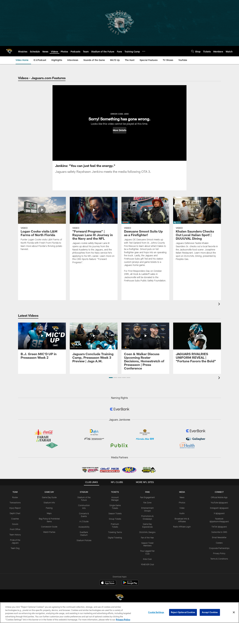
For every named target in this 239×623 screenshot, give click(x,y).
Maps (49, 513)
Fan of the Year (147, 537)
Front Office (15, 529)
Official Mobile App (219, 497)
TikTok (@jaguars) (219, 526)
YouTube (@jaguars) (219, 502)
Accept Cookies (210, 612)
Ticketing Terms (115, 532)
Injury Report (15, 508)
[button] (119, 130)
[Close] (233, 612)
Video (182, 508)
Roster (15, 497)
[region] (119, 612)
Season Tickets (115, 513)
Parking (49, 508)
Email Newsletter (219, 537)
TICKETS (115, 492)
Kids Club (147, 559)
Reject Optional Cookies (183, 612)
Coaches (15, 518)
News (182, 497)
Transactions (15, 502)
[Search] (192, 51)
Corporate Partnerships (219, 548)
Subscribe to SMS (219, 532)
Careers (219, 543)
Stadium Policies (84, 540)
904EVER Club (147, 564)
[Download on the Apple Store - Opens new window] (107, 583)
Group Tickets (115, 519)
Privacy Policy (219, 553)
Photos (182, 502)
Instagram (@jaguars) (219, 508)
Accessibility (84, 527)
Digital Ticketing (115, 537)
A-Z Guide (84, 521)
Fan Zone (147, 502)
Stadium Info (49, 502)
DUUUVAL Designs (147, 532)
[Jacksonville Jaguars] (119, 597)
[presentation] (219, 304)
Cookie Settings (156, 612)
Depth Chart (15, 513)
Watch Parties (49, 532)
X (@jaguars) (219, 513)
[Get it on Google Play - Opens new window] (130, 584)
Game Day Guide (49, 497)
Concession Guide (49, 526)
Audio (182, 513)
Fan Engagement (147, 497)
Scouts (15, 524)
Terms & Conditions (219, 559)
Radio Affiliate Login (182, 526)
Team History (15, 534)
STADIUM (84, 492)
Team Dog (15, 548)
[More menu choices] (143, 51)
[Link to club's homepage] (9, 51)
